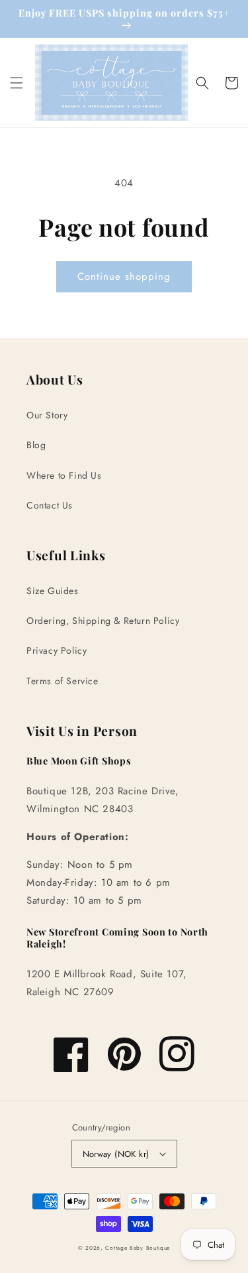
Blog (36, 445)
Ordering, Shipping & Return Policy (102, 620)
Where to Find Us (64, 475)
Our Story (46, 415)
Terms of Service (62, 681)
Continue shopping (124, 276)
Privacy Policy (56, 650)
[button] (16, 82)
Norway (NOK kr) (116, 1154)
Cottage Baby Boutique (137, 1248)
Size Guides (52, 590)
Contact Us (49, 505)
